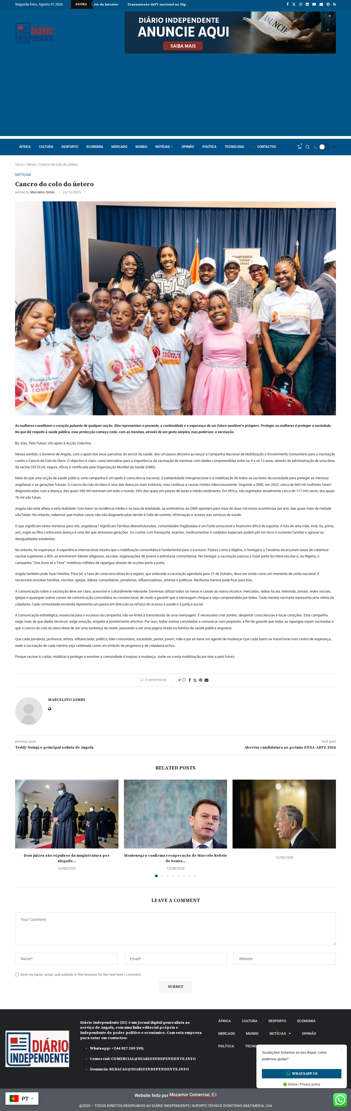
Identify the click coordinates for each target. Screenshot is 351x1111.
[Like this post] (184, 680)
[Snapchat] (328, 4)
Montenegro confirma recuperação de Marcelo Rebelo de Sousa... (175, 858)
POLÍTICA (209, 147)
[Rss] (334, 4)
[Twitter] (294, 4)
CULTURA (46, 147)
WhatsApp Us (305, 1073)
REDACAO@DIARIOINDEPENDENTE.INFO (149, 1069)
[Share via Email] (206, 680)
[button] (22, 828)
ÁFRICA (25, 147)
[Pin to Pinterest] (200, 680)
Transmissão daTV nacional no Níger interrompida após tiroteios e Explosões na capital (144, 4)
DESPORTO (69, 147)
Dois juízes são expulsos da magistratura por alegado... (67, 858)
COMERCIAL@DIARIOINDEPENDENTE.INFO (153, 1058)
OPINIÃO (188, 147)
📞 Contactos (264, 147)
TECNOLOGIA (234, 147)
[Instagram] (300, 4)
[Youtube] (314, 4)
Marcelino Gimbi (42, 192)
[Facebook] (287, 4)
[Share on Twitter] (195, 680)
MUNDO (141, 147)
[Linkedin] (307, 4)
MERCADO (119, 147)
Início (19, 164)
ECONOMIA (94, 147)
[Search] (307, 147)
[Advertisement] (175, 97)
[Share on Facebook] (190, 680)
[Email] (321, 4)
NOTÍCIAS (162, 147)
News (31, 164)
